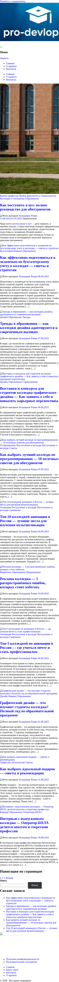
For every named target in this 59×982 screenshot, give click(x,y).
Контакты (11, 69)
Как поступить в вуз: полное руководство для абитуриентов (25, 207)
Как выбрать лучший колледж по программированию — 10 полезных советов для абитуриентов (29, 459)
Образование (32, 198)
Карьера (4, 812)
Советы (13, 448)
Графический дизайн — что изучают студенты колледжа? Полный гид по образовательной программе (27, 709)
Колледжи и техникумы (12, 198)
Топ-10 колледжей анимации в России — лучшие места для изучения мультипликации (25, 521)
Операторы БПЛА (32, 812)
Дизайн (4, 317)
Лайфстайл (5, 762)
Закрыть (4, 58)
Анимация (5, 507)
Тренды (26, 317)
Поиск (3, 880)
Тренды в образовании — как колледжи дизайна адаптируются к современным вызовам (29, 328)
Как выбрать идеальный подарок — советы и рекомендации (27, 771)
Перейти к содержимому (13, 1)
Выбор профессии (9, 195)
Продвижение (33, 572)
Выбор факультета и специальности (37, 195)
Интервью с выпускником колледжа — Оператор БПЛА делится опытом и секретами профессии (24, 825)
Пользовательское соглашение (21, 962)
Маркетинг (5, 572)
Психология (18, 762)
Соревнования (29, 382)
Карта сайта (12, 970)
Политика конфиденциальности (22, 959)
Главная (10, 63)
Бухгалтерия (6, 251)
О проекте (11, 66)
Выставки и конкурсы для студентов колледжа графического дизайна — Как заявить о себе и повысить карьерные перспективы (29, 394)
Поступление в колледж (28, 445)
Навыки (17, 251)
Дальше (9, 878)
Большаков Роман (28, 215)
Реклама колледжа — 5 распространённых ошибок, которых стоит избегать (23, 583)
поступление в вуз (21, 223)
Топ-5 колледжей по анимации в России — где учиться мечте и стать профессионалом (26, 647)
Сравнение (15, 510)
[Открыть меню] (1, 47)
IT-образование (8, 445)
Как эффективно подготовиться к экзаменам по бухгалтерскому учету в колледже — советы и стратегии (28, 264)
